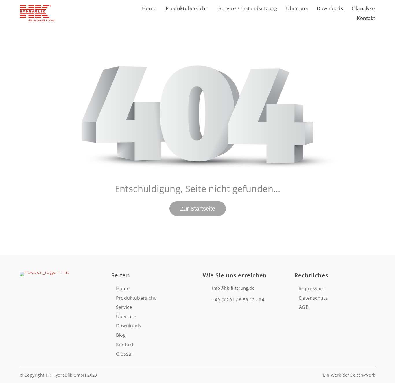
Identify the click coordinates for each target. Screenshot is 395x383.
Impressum (312, 288)
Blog (121, 335)
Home (149, 8)
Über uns (297, 8)
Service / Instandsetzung (248, 8)
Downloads (330, 8)
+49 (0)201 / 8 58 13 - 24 (238, 300)
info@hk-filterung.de (233, 288)
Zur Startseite (197, 208)
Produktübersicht (186, 8)
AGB (304, 307)
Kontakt (366, 18)
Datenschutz (313, 298)
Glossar (124, 354)
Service (124, 307)
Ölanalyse (363, 8)
